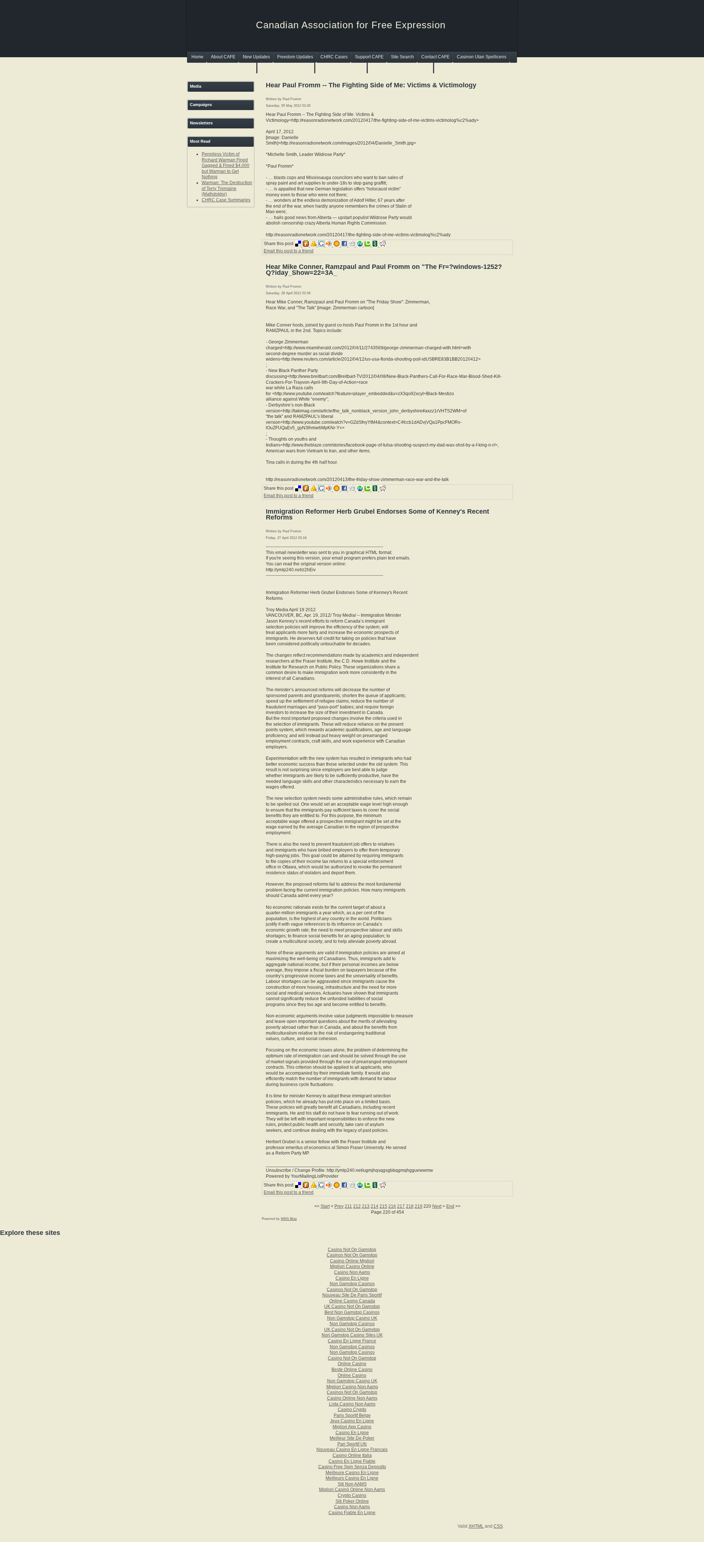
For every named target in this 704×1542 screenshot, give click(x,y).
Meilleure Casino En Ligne (352, 1472)
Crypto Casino (352, 1495)
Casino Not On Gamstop (352, 1249)
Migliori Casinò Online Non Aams (352, 1489)
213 (366, 1206)
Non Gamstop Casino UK (352, 1318)
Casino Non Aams (352, 1272)
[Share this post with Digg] (353, 245)
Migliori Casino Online (352, 1266)
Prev (339, 1206)
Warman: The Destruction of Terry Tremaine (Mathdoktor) (227, 188)
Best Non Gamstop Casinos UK (222, 67)
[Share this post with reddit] (383, 245)
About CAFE (223, 56)
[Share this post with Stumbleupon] (360, 245)
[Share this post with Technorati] (368, 245)
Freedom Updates (295, 56)
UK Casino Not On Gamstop (352, 1306)
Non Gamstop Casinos (341, 67)
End (450, 1206)
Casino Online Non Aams (352, 1398)
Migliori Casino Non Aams (352, 1386)
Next (436, 1206)
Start (325, 1206)
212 (357, 1206)
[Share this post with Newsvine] (376, 245)
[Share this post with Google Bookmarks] (322, 245)
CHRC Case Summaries (226, 200)
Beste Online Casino (352, 1369)
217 (401, 1206)
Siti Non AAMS (352, 1484)
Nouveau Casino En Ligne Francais (352, 1449)
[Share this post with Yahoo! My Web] (314, 245)
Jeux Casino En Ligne (352, 1420)
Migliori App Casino (352, 1426)
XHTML (476, 1526)
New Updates (256, 56)
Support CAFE (369, 56)
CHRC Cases (334, 56)
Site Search (402, 56)
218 (410, 1206)
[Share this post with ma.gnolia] (337, 245)
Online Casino (352, 1363)
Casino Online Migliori (352, 1261)
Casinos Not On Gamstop (286, 67)
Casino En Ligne (352, 1278)
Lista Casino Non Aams (352, 1404)
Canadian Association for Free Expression (350, 24)
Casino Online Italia (352, 1455)
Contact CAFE (435, 56)
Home (197, 56)
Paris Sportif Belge (352, 1415)
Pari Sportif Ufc (352, 1444)
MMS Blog (289, 1219)
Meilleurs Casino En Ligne (352, 1478)
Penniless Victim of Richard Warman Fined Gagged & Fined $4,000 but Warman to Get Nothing (225, 165)
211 (348, 1206)
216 (392, 1206)
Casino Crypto (352, 1409)
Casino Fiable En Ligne (352, 1512)
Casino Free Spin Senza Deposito (352, 1466)
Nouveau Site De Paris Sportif (352, 1295)
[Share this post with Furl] (307, 245)
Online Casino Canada (352, 1301)
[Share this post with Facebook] (345, 245)
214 (374, 1206)
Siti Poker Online (352, 1501)
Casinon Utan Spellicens (481, 56)
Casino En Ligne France (352, 1341)
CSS (498, 1526)
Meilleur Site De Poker (352, 1438)
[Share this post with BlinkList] (330, 245)
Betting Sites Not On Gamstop (400, 67)
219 (418, 1206)
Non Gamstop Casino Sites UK (352, 1335)
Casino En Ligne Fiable (352, 1461)
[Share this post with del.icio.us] (299, 245)
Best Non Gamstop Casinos (352, 1312)
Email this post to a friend (289, 251)
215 (383, 1206)
